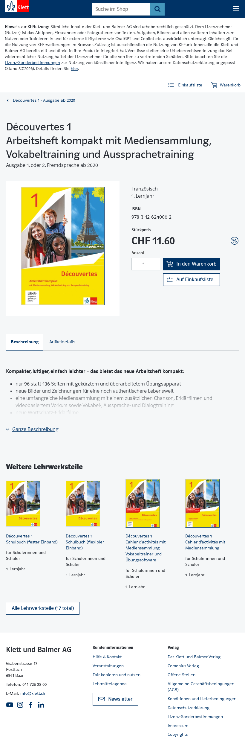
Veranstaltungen (108, 665)
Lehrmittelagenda (110, 683)
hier (74, 68)
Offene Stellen (181, 674)
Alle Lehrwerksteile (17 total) (43, 608)
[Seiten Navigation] (236, 9)
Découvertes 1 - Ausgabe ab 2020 (44, 100)
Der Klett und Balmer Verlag (194, 656)
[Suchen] (157, 9)
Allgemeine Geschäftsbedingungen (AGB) (201, 686)
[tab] (24, 342)
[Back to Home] (17, 6)
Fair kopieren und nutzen (116, 674)
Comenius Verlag (183, 665)
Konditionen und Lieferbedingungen (202, 698)
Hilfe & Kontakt (107, 656)
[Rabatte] (234, 240)
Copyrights (178, 734)
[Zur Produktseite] (33, 503)
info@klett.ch (32, 693)
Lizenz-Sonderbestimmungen (32, 62)
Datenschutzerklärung (188, 707)
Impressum (178, 725)
